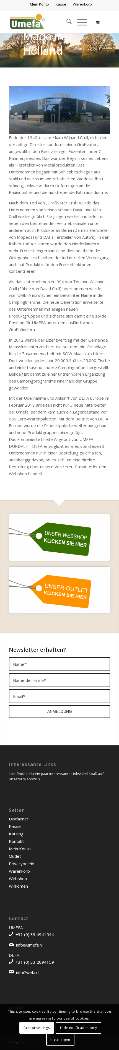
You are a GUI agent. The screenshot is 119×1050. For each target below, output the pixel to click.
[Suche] (66, 22)
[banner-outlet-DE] (59, 590)
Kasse (15, 826)
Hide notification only (78, 1027)
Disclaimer (19, 819)
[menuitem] (39, 4)
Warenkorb (19, 871)
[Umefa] (49, 22)
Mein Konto (20, 848)
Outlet (15, 856)
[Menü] (79, 22)
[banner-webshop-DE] (59, 537)
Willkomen (18, 886)
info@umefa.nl (29, 945)
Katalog (16, 833)
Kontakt (16, 841)
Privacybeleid (21, 863)
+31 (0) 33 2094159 (34, 962)
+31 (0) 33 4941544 (34, 934)
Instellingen (60, 1039)
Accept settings (37, 1027)
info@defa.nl (27, 972)
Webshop (18, 878)
